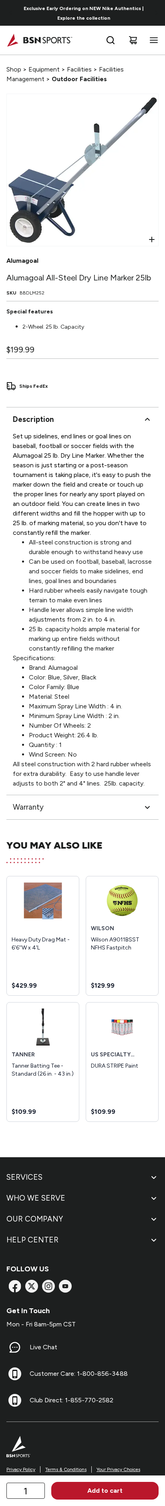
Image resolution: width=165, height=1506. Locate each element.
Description (33, 419)
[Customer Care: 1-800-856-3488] (14, 1373)
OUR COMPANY (34, 1219)
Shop (13, 69)
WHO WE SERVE (35, 1198)
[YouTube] (65, 1286)
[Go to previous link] (11, 13)
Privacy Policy (20, 1469)
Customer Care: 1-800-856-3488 (79, 1373)
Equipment (44, 69)
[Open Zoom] (152, 239)
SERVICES (24, 1177)
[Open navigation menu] (152, 40)
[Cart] (133, 40)
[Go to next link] (156, 13)
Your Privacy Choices (118, 1469)
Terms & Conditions (66, 1469)
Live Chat (43, 1347)
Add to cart (105, 1490)
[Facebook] (14, 1286)
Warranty (28, 807)
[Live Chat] (14, 1347)
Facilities (79, 69)
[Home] (39, 40)
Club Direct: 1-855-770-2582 (71, 1400)
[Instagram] (48, 1286)
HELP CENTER (32, 1239)
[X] (31, 1286)
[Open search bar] (110, 40)
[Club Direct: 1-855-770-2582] (14, 1400)
